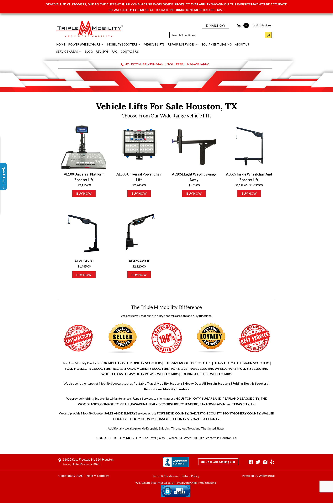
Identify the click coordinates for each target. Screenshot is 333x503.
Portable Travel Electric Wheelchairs (203, 368)
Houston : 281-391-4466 (143, 64)
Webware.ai (267, 475)
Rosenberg (189, 404)
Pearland (231, 398)
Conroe (107, 404)
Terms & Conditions (165, 476)
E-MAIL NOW (215, 25)
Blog (88, 51)
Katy (197, 398)
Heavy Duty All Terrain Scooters (242, 363)
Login (256, 25)
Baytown (207, 404)
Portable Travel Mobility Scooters (131, 363)
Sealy (153, 404)
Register (266, 25)
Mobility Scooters (122, 44)
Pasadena (139, 404)
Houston (184, 398)
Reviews (102, 51)
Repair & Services (181, 44)
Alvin (221, 404)
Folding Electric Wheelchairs (206, 374)
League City (249, 398)
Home (60, 44)
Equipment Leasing (217, 44)
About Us (242, 44)
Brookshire (169, 404)
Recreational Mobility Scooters (141, 368)
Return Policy (190, 476)
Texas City (240, 404)
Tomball (122, 404)
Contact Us (130, 51)
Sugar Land (211, 398)
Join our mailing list (220, 461)
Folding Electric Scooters (88, 368)
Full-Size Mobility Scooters (187, 363)
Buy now (84, 193)
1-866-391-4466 (197, 64)
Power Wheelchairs (84, 44)
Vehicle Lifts (154, 44)
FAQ (114, 51)
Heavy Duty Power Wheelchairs (152, 374)
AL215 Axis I (84, 261)
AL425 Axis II (139, 261)
